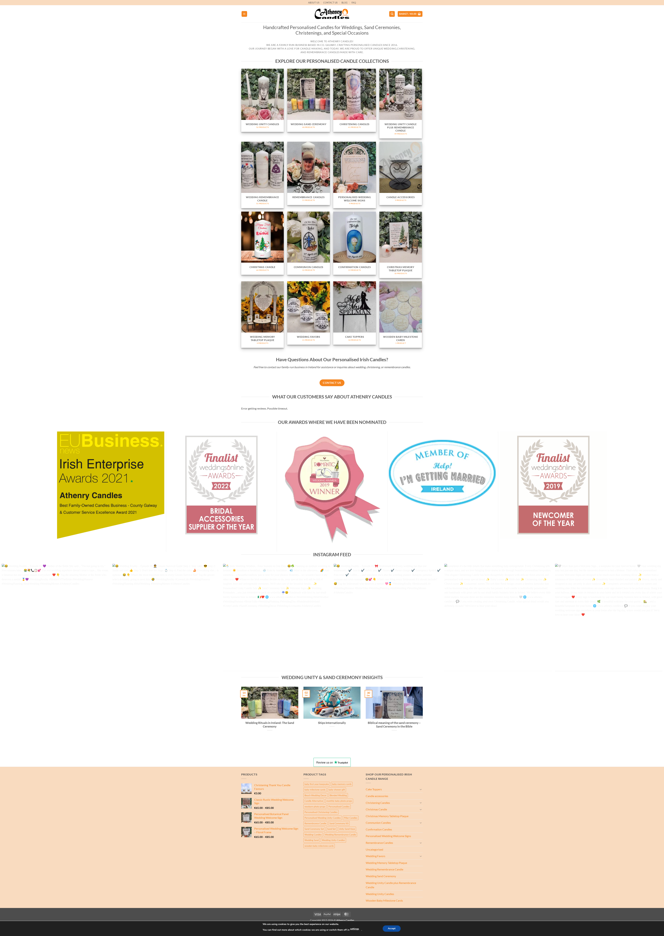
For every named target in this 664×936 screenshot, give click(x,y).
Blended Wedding (338, 795)
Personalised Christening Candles (321, 812)
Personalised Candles (339, 806)
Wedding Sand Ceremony (381, 876)
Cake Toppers (374, 789)
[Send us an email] (424, 4)
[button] (244, 14)
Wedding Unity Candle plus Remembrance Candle (391, 885)
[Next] (646, 619)
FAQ (354, 2)
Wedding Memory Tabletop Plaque (386, 862)
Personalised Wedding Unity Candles (323, 817)
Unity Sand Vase (347, 829)
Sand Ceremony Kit (339, 823)
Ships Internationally (332, 723)
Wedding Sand (312, 840)
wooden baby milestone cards (319, 845)
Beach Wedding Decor (315, 795)
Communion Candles (378, 822)
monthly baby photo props (339, 800)
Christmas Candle (376, 809)
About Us (313, 2)
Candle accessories (377, 796)
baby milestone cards (315, 789)
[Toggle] (421, 789)
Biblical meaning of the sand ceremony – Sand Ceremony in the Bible (394, 724)
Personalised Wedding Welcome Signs (388, 836)
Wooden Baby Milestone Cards (384, 900)
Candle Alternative (314, 800)
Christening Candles (378, 802)
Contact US (330, 2)
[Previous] (18, 619)
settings (354, 928)
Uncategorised (374, 849)
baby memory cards (342, 784)
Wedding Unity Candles (333, 840)
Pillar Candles (350, 817)
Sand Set (331, 829)
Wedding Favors (375, 856)
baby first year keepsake (317, 784)
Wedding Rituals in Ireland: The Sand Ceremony (269, 724)
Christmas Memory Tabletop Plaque (387, 816)
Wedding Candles (313, 834)
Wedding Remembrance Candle (340, 834)
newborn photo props (315, 806)
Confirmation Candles (379, 829)
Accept (391, 928)
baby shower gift (337, 789)
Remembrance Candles (379, 842)
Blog (345, 2)
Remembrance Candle (315, 823)
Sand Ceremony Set (314, 829)
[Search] (392, 14)
